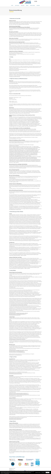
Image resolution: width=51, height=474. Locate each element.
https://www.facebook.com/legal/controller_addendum (19, 304)
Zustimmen (47, 472)
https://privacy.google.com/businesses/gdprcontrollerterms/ (18, 393)
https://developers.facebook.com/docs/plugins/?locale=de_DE (18, 278)
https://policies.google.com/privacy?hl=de (15, 373)
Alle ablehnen (43, 472)
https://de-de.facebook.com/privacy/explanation (16, 288)
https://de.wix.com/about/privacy (14, 70)
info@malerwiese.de (14, 102)
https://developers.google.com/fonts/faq (15, 372)
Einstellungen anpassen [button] (38, 472)
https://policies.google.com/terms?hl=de (15, 419)
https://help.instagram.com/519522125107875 (16, 351)
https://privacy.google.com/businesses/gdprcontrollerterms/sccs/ (19, 394)
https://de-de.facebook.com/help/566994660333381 (17, 314)
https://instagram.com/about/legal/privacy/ (15, 354)
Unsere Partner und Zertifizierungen (17, 456)
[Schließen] (50, 472)
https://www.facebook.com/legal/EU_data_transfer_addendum (18, 313)
